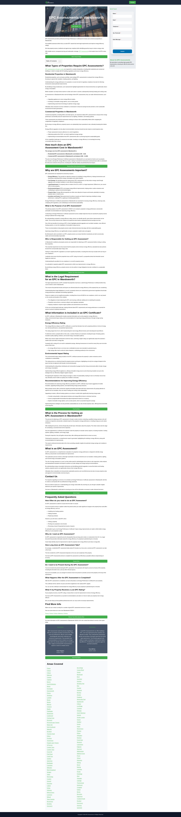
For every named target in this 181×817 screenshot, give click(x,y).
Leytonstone (80, 744)
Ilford (78, 776)
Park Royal (50, 754)
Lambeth (49, 697)
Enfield (78, 789)
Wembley (49, 803)
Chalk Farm (50, 756)
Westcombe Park (81, 699)
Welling (79, 762)
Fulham (51, 613)
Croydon (49, 779)
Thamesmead (80, 783)
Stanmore (79, 749)
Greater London (81, 717)
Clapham (49, 679)
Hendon (79, 695)
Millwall (49, 797)
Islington (49, 772)
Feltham (79, 704)
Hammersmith (50, 691)
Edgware (79, 746)
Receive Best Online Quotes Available (76, 166)
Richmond (49, 720)
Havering (79, 805)
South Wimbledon (51, 684)
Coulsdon (79, 708)
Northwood (79, 785)
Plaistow (79, 731)
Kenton (79, 724)
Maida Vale (50, 724)
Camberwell (50, 715)
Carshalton (49, 765)
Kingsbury (79, 697)
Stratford (79, 722)
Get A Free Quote (76, 657)
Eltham (78, 733)
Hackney (79, 681)
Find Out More (76, 409)
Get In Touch (76, 493)
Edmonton (79, 760)
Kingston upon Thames (53, 742)
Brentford (49, 731)
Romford (79, 801)
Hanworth (79, 690)
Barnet (78, 765)
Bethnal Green (50, 792)
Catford (49, 785)
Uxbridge (79, 780)
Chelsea (65, 613)
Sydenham (49, 761)
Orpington (79, 778)
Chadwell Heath (81, 798)
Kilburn (49, 736)
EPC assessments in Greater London (54, 69)
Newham (79, 737)
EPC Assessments (83, 51)
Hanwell (49, 781)
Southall (79, 688)
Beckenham (50, 801)
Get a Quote (75, 26)
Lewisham (49, 794)
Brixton (48, 700)
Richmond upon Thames (53, 722)
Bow (78, 686)
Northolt (79, 715)
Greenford (79, 679)
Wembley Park (80, 683)
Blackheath (80, 674)
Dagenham (80, 796)
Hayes (78, 726)
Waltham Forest (81, 753)
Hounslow (49, 783)
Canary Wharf (80, 670)
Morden (49, 702)
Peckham (49, 738)
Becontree (79, 794)
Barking (79, 767)
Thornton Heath (51, 733)
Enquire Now (76, 561)
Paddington (50, 711)
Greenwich (49, 806)
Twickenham (50, 740)
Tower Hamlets (50, 799)
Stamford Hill (80, 701)
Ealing (48, 788)
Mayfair (49, 709)
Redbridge (79, 774)
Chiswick (49, 706)
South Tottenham (81, 713)
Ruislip (78, 771)
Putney (47, 613)
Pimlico (49, 693)
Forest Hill (49, 752)
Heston (79, 672)
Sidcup (78, 758)
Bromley (79, 692)
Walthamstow (80, 751)
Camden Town (50, 747)
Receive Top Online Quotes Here (76, 272)
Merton (48, 686)
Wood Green (80, 728)
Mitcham (49, 704)
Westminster (50, 713)
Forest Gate (80, 740)
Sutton (48, 774)
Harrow (79, 719)
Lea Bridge (79, 706)
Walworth (49, 729)
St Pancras (49, 745)
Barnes (49, 682)
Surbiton (49, 758)
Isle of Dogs (80, 667)
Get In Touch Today (76, 56)
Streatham (49, 695)
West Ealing (50, 776)
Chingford (79, 787)
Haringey (79, 710)
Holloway (49, 790)
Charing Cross (50, 718)
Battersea (60, 613)
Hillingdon (79, 735)
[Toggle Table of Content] (59, 61)
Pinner (78, 755)
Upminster (79, 807)
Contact (132, 2)
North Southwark (51, 727)
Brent (78, 676)
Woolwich (79, 742)
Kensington (50, 688)
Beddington (50, 763)
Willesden (49, 767)
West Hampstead (51, 770)
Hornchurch (80, 803)
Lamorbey (79, 769)
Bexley (78, 792)
